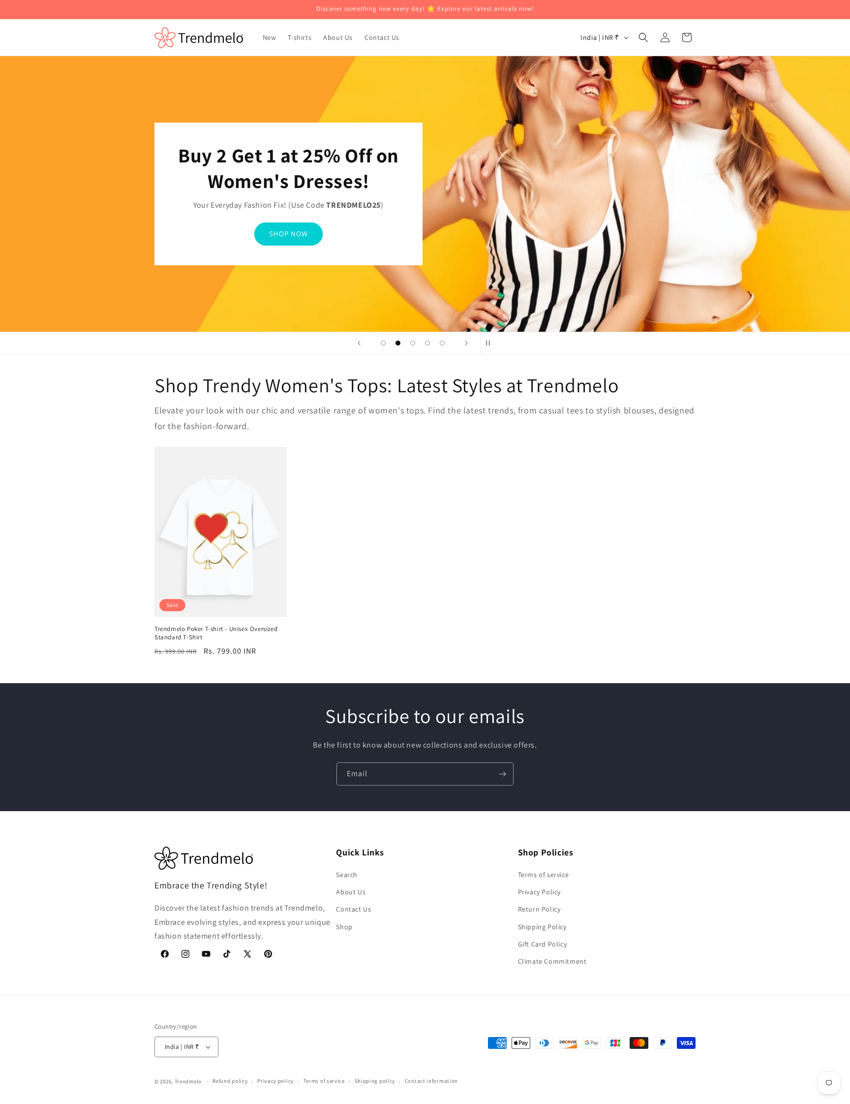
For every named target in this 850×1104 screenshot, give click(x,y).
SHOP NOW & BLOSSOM (288, 233)
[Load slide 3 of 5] (412, 343)
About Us (350, 891)
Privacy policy (275, 1080)
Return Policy (539, 909)
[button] (643, 37)
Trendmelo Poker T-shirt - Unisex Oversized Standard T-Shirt (215, 633)
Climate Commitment (552, 961)
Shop (344, 926)
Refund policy (229, 1080)
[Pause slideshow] (491, 343)
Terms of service (543, 874)
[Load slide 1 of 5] (383, 343)
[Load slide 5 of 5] (442, 343)
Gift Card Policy (542, 944)
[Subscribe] (502, 774)
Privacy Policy (539, 891)
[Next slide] (466, 343)
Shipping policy (375, 1080)
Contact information (431, 1080)
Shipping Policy (542, 926)
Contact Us (353, 909)
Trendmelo (188, 1081)
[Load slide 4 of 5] (427, 343)
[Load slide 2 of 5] (398, 343)
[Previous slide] (359, 343)
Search (347, 874)
